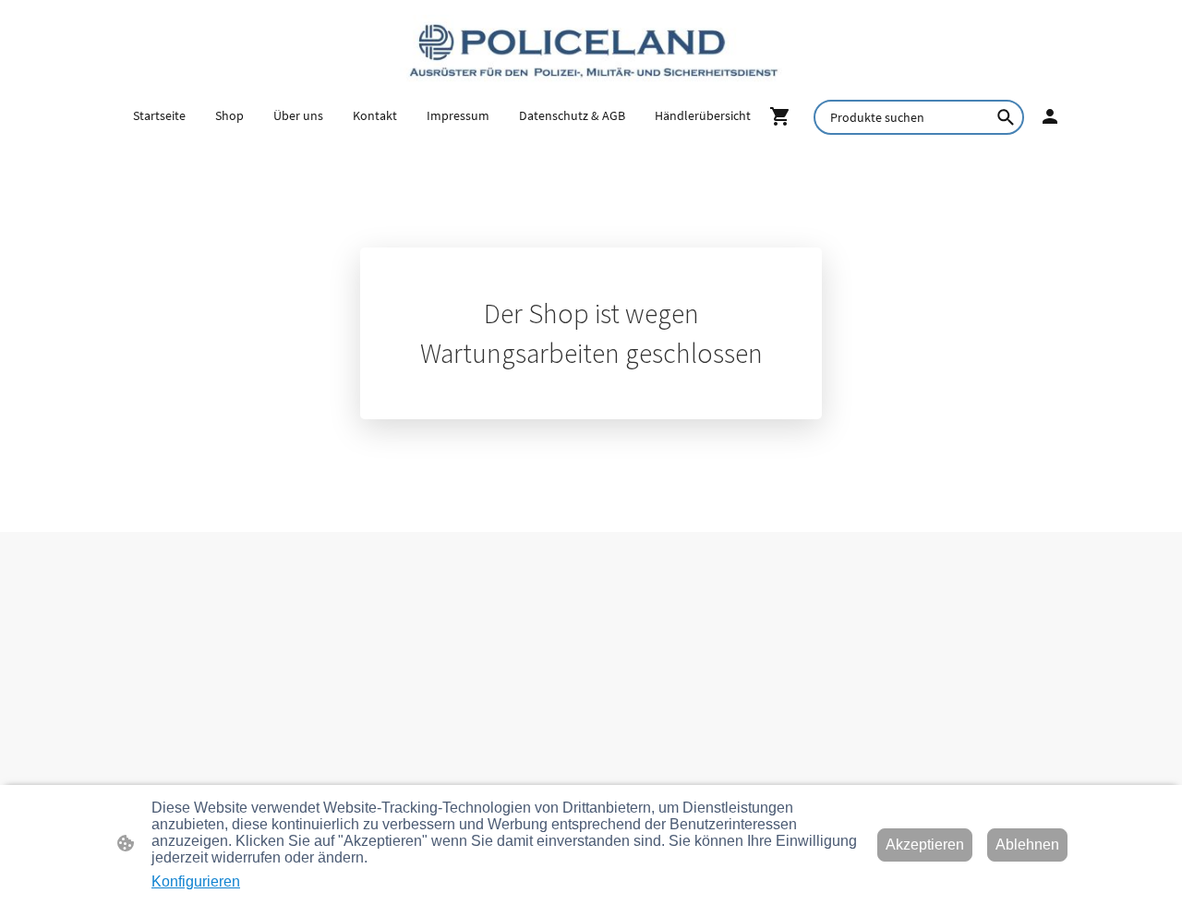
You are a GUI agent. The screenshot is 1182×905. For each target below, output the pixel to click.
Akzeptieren (925, 844)
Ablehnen (1027, 844)
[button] (1006, 117)
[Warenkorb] (784, 116)
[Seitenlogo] (590, 49)
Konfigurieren (195, 881)
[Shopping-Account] (1050, 116)
